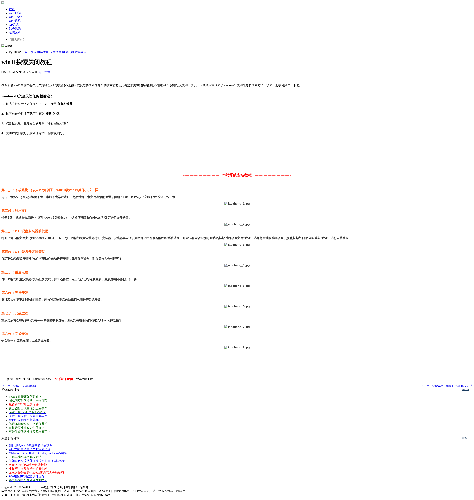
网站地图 (117, 494)
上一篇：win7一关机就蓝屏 (19, 385)
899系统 (36, 487)
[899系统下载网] (2, 3)
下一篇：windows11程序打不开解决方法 (446, 385)
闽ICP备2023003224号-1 (106, 487)
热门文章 (44, 72)
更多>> (465, 389)
